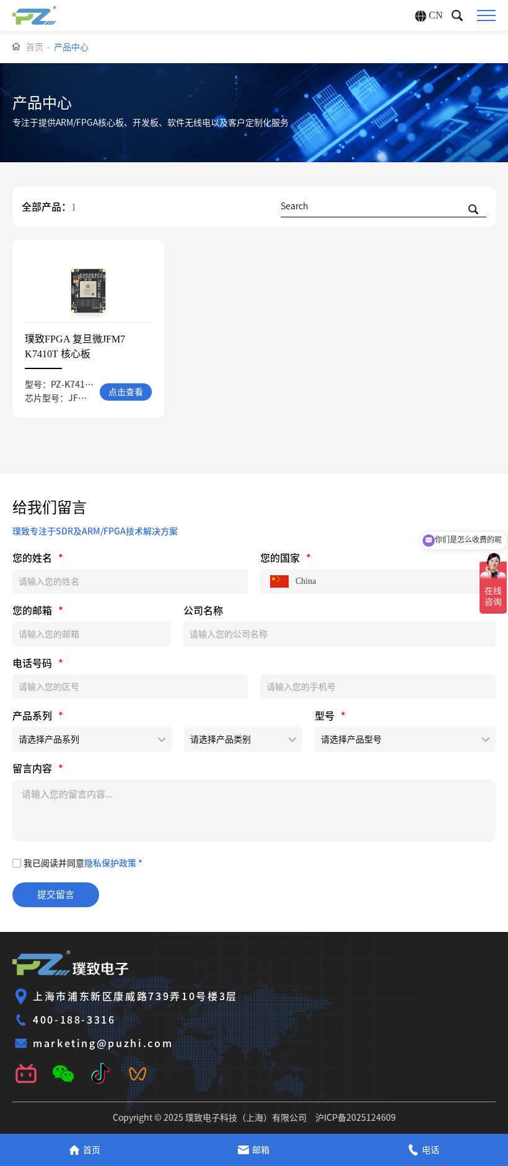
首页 (34, 47)
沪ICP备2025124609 (355, 1117)
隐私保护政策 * (113, 863)
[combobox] (378, 581)
